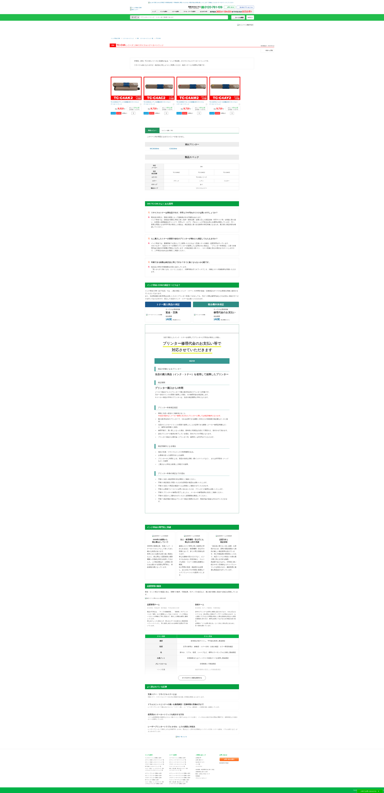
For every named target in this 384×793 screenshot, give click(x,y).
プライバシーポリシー (201, 778)
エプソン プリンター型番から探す (153, 773)
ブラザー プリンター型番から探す (153, 777)
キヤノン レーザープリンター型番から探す (179, 775)
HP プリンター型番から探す (152, 779)
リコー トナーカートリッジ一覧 (177, 766)
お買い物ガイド (199, 759)
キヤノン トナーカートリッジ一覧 (177, 762)
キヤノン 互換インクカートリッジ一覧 (154, 762)
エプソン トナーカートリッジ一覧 (177, 759)
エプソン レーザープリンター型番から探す (179, 773)
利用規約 (198, 776)
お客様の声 (198, 757)
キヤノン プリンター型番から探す (153, 775)
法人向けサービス (200, 762)
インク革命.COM (115, 38)
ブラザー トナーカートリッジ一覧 (177, 764)
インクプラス (199, 766)
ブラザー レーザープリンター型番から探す (179, 777)
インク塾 (198, 764)
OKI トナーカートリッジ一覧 (145, 38)
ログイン (250, 17)
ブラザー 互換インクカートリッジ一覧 (154, 764)
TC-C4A (158, 38)
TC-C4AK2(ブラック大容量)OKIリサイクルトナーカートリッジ (125, 103)
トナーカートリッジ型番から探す (177, 757)
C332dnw (173, 149)
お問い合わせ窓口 (229, 759)
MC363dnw (154, 149)
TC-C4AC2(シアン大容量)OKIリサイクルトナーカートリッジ (157, 103)
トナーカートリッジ (128, 38)
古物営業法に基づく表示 (202, 771)
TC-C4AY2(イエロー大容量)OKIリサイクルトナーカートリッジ (223, 103)
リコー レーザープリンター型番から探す (179, 779)
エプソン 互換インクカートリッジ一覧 (154, 759)
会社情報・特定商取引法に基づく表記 (205, 769)
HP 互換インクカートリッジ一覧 (153, 766)
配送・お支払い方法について (203, 773)
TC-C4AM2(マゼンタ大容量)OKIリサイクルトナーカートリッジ (190, 103)
